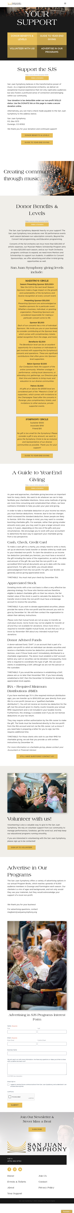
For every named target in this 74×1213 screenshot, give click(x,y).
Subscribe (37, 1129)
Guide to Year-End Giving (37, 142)
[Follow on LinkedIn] (20, 1169)
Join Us (43, 1176)
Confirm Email (42, 1040)
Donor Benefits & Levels (37, 135)
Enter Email (10, 1040)
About (10, 1187)
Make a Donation (37, 78)
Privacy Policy (46, 1187)
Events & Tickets (16, 1181)
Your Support (14, 1193)
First (8, 1028)
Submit (15, 1105)
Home (10, 1176)
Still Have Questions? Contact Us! (37, 756)
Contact (43, 1181)
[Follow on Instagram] (15, 1169)
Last (39, 1028)
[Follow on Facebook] (9, 1169)
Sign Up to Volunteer (21, 847)
